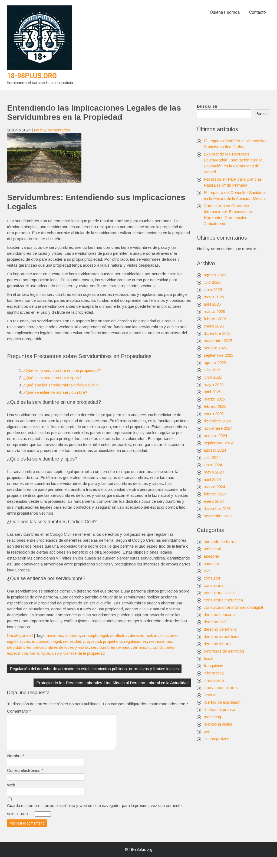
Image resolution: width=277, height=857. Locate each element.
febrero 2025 (215, 406)
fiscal (208, 658)
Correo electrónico (25, 770)
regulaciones (135, 641)
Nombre (16, 755)
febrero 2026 (215, 318)
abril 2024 (212, 479)
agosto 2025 (215, 362)
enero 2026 (214, 326)
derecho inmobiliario (222, 636)
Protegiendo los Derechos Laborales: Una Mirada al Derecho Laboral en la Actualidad (112, 682)
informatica (214, 673)
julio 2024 (212, 457)
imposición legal (46, 641)
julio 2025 (212, 370)
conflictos (119, 635)
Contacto (257, 12)
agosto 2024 (215, 450)
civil (207, 570)
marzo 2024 (214, 486)
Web (11, 785)
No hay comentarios (52, 130)
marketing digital (218, 724)
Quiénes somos (225, 12)
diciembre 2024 (217, 421)
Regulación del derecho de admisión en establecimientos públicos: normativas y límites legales (94, 668)
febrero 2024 (215, 494)
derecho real (141, 635)
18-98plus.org (32, 76)
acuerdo (72, 635)
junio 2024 (213, 464)
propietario (112, 641)
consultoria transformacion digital (233, 607)
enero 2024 (214, 501)
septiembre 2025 (218, 355)
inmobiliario (214, 680)
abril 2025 (212, 391)
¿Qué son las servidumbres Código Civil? (60, 385)
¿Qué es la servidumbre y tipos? (52, 377)
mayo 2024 (214, 472)
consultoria (213, 585)
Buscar (262, 114)
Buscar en (207, 106)
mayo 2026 (214, 297)
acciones (55, 635)
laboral (210, 695)
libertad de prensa (219, 709)
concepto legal (95, 635)
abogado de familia (221, 541)
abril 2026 (212, 304)
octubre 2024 (215, 435)
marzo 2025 (214, 399)
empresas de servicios (224, 651)
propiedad (92, 641)
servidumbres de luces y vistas (61, 647)
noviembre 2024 (218, 428)
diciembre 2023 (217, 508)
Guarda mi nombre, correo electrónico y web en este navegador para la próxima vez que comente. (95, 805)
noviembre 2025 (218, 340)
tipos (45, 653)
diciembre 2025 (217, 333)
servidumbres (19, 647)
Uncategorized (20, 635)
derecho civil (215, 622)
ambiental (212, 549)
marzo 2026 (214, 311)
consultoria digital (219, 592)
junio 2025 (213, 377)
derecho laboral (217, 643)
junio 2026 (213, 289)
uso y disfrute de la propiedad (78, 653)
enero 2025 (214, 413)
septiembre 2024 (218, 443)
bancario (211, 563)
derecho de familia (220, 629)
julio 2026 (212, 282)
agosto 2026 (215, 275)
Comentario (19, 711)
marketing (212, 716)
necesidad (72, 641)
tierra (34, 653)
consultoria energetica (223, 600)
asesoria (211, 556)
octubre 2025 (215, 348)
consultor (212, 578)
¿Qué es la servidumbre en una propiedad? (61, 370)
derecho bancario (219, 614)
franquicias (213, 665)
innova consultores (221, 687)
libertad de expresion (222, 702)
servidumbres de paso (111, 647)
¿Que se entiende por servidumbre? (55, 392)
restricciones (160, 641)
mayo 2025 (214, 384)
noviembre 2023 (218, 516)
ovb (207, 731)
